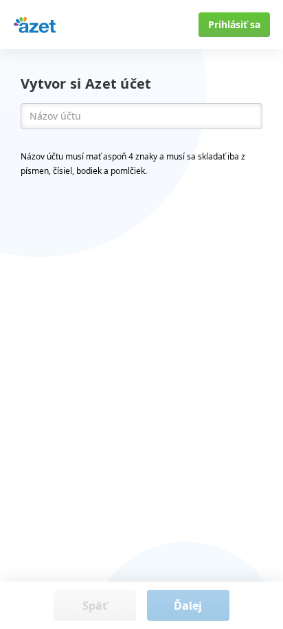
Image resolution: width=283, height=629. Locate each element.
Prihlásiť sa (234, 24)
